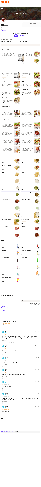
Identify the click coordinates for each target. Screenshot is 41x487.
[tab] (3, 41)
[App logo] (5, 2)
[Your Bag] (39, 2)
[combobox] (30, 5)
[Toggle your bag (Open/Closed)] (39, 2)
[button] (5, 5)
